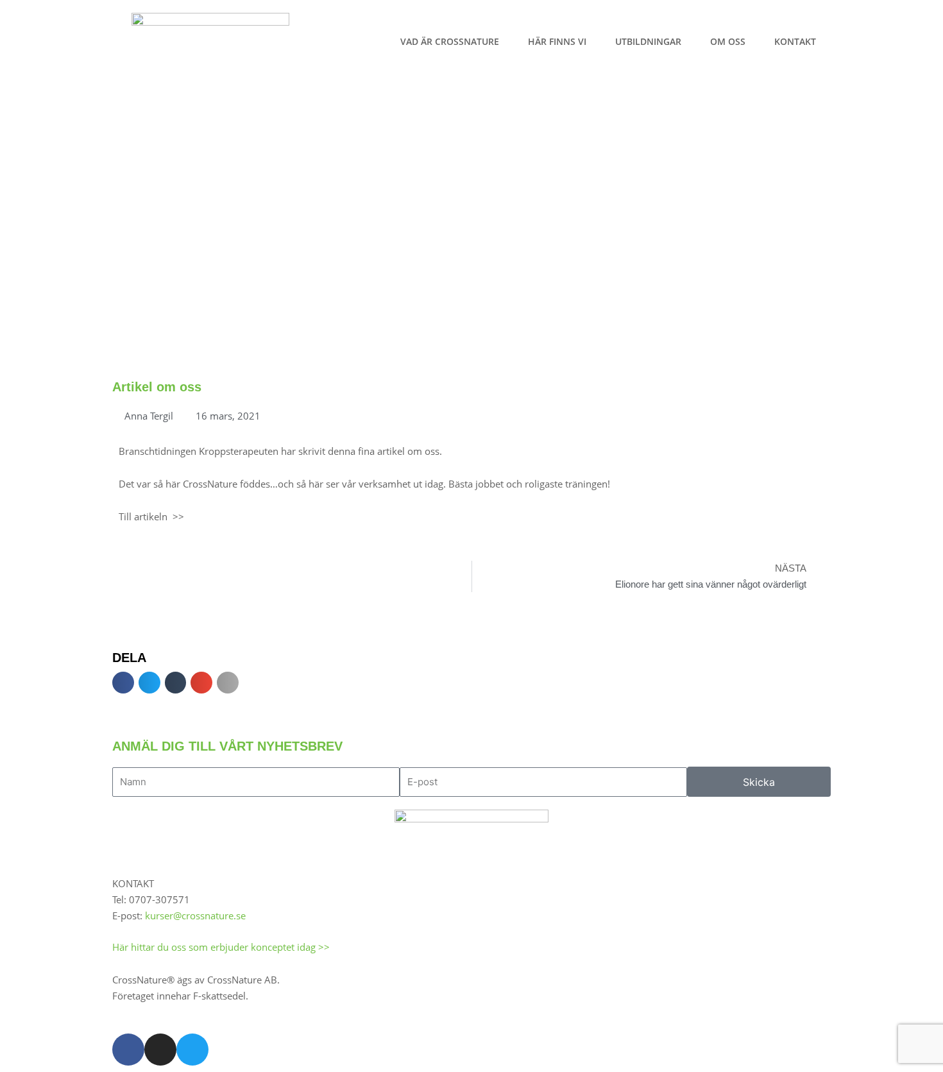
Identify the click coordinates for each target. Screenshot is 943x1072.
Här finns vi (557, 41)
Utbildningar (648, 41)
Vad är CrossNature (449, 41)
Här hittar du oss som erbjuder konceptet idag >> (221, 946)
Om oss (727, 41)
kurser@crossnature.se (195, 915)
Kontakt (795, 41)
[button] (123, 682)
